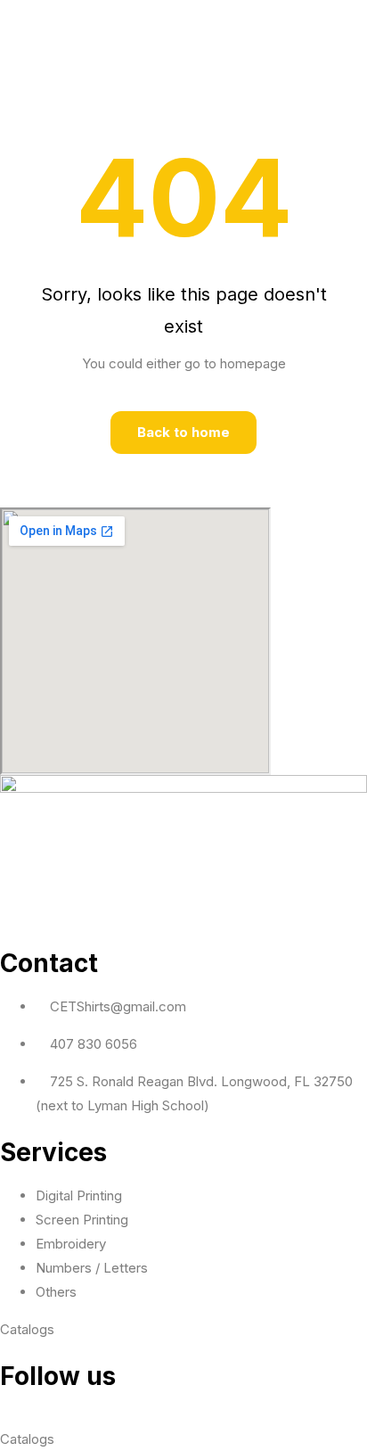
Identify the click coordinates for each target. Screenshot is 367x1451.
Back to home (183, 432)
